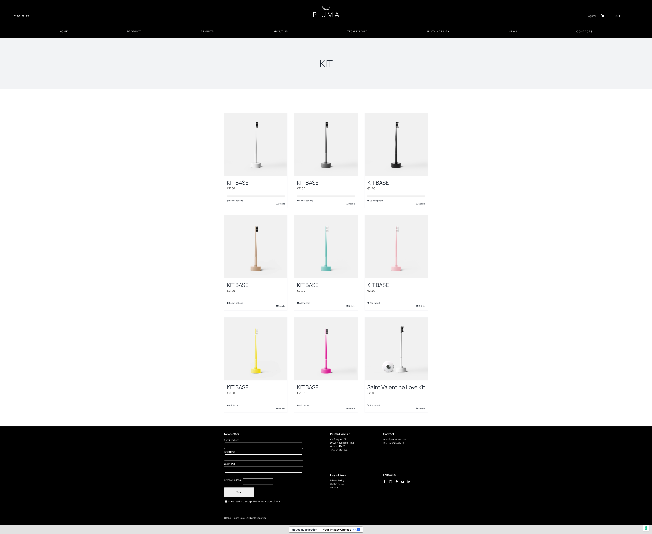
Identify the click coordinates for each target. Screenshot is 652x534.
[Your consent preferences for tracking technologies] (646, 528)
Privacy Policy (337, 480)
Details (281, 203)
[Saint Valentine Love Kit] (396, 348)
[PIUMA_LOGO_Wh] (326, 6)
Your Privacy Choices (337, 529)
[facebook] (384, 481)
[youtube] (402, 481)
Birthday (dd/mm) (233, 479)
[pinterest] (396, 481)
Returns (334, 487)
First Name (229, 451)
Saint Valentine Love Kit (396, 387)
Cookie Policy (337, 483)
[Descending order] (262, 102)
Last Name (229, 463)
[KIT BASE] (255, 144)
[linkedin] (409, 481)
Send (239, 492)
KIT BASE (237, 182)
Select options (236, 200)
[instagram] (390, 481)
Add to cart (304, 303)
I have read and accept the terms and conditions (254, 501)
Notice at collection (304, 529)
